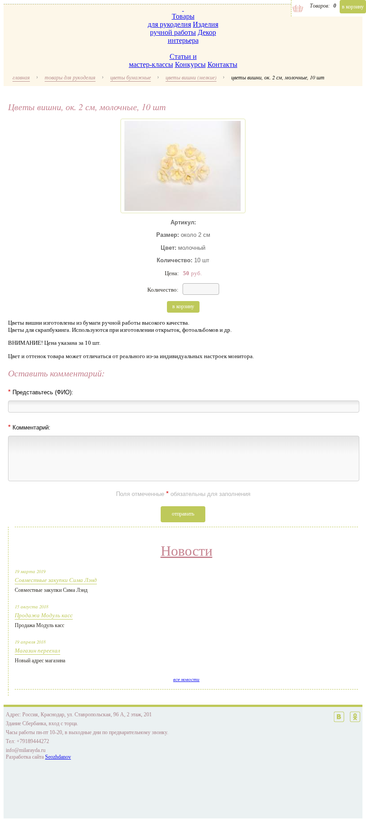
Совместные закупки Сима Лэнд (56, 580)
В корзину (353, 7)
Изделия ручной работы (184, 28)
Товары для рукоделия (171, 20)
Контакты (222, 64)
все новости (186, 679)
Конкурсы (190, 64)
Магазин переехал (37, 650)
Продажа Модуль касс (44, 615)
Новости (186, 551)
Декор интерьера (192, 36)
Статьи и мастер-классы (163, 60)
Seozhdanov (58, 757)
